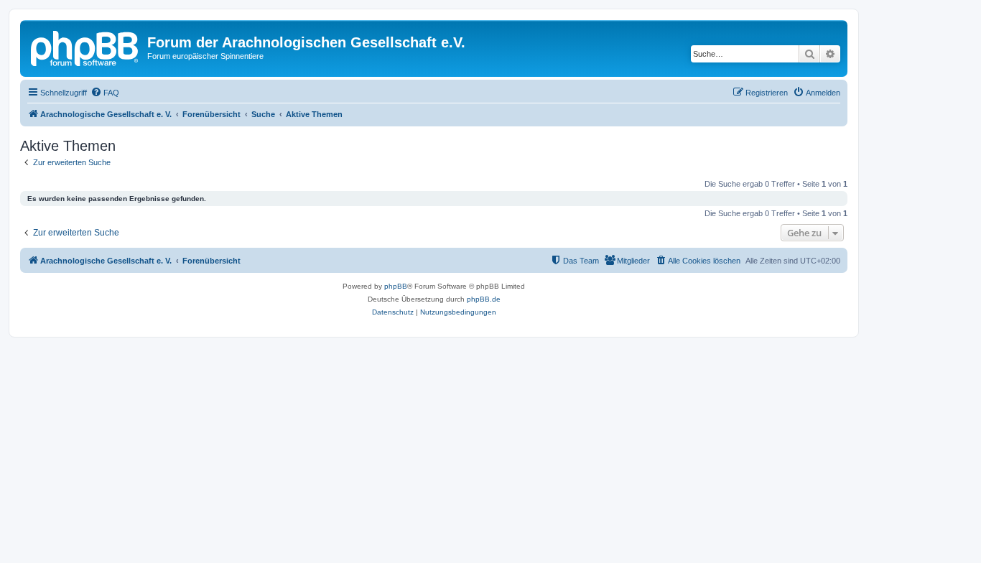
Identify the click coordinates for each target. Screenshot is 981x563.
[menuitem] (104, 92)
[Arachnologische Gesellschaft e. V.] (85, 47)
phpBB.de (484, 299)
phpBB (395, 286)
